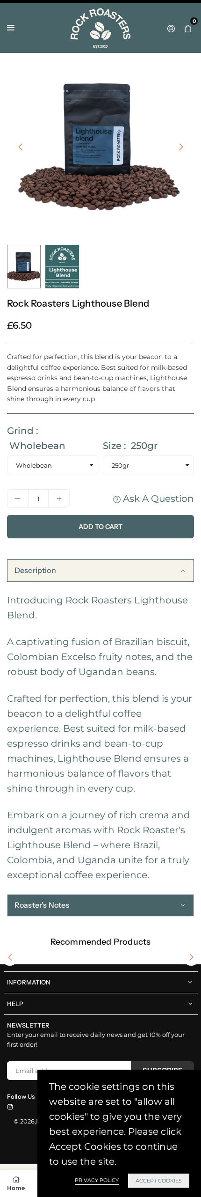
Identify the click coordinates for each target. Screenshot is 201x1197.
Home (16, 1187)
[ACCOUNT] (171, 27)
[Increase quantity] (59, 498)
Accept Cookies (159, 1180)
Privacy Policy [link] (97, 1180)
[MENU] (10, 27)
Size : (130, 445)
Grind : (36, 438)
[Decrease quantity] (17, 498)
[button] (187, 27)
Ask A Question (157, 498)
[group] (100, 146)
